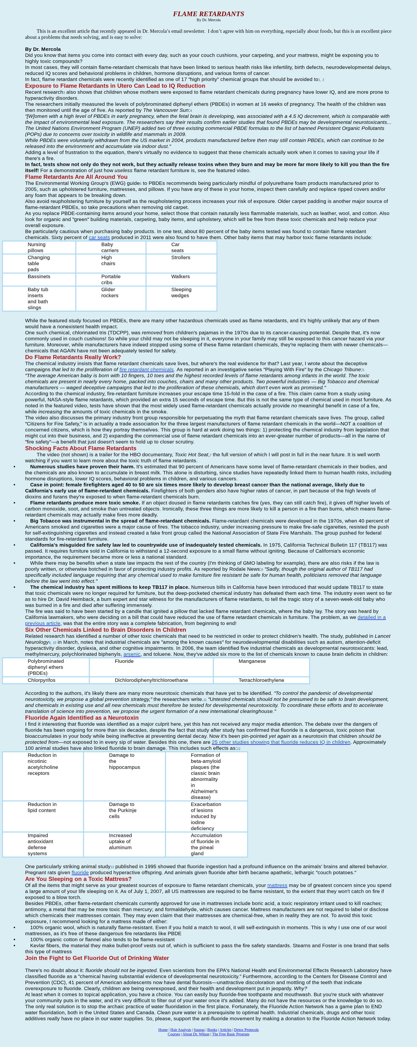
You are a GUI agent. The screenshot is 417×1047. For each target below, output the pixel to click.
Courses (174, 1034)
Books (212, 1030)
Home (163, 1030)
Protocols (246, 1030)
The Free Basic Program (230, 1034)
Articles (225, 1030)
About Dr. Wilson (195, 1034)
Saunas (199, 1030)
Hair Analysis (180, 1030)
